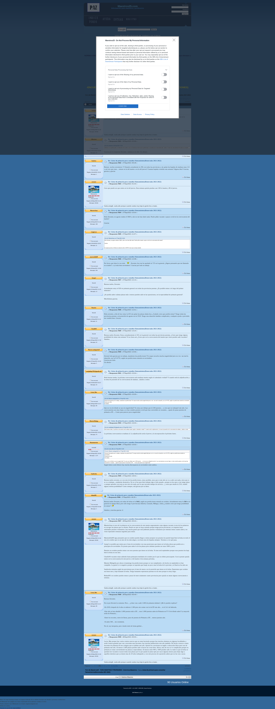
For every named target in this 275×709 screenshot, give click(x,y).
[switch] (164, 74)
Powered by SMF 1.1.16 (128, 688)
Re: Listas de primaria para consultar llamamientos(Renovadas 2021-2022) (134, 161)
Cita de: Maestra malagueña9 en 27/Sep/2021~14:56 (116, 398)
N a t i (141, 692)
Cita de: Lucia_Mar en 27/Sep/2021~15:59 (114, 448)
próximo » (187, 671)
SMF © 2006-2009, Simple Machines (143, 688)
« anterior (187, 668)
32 (104, 666)
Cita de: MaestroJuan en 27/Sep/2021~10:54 (115, 238)
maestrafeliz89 (94, 257)
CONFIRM (123, 106)
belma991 (93, 495)
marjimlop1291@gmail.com (93, 371)
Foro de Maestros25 (92, 670)
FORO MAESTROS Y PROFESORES (111, 670)
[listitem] (137, 70)
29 (97, 666)
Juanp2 (94, 278)
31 (102, 666)
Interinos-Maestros (130, 670)
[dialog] (137, 77)
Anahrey (93, 161)
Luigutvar (94, 232)
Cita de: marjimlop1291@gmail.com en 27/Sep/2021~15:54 (118, 427)
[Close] (175, 41)
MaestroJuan (94, 210)
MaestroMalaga (94, 421)
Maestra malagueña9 (94, 350)
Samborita (94, 474)
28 (95, 666)
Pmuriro (94, 307)
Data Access (137, 114)
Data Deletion (125, 114)
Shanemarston (94, 442)
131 (108, 666)
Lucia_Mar (94, 392)
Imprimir (187, 666)
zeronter (94, 182)
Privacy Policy (149, 114)
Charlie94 (94, 329)
